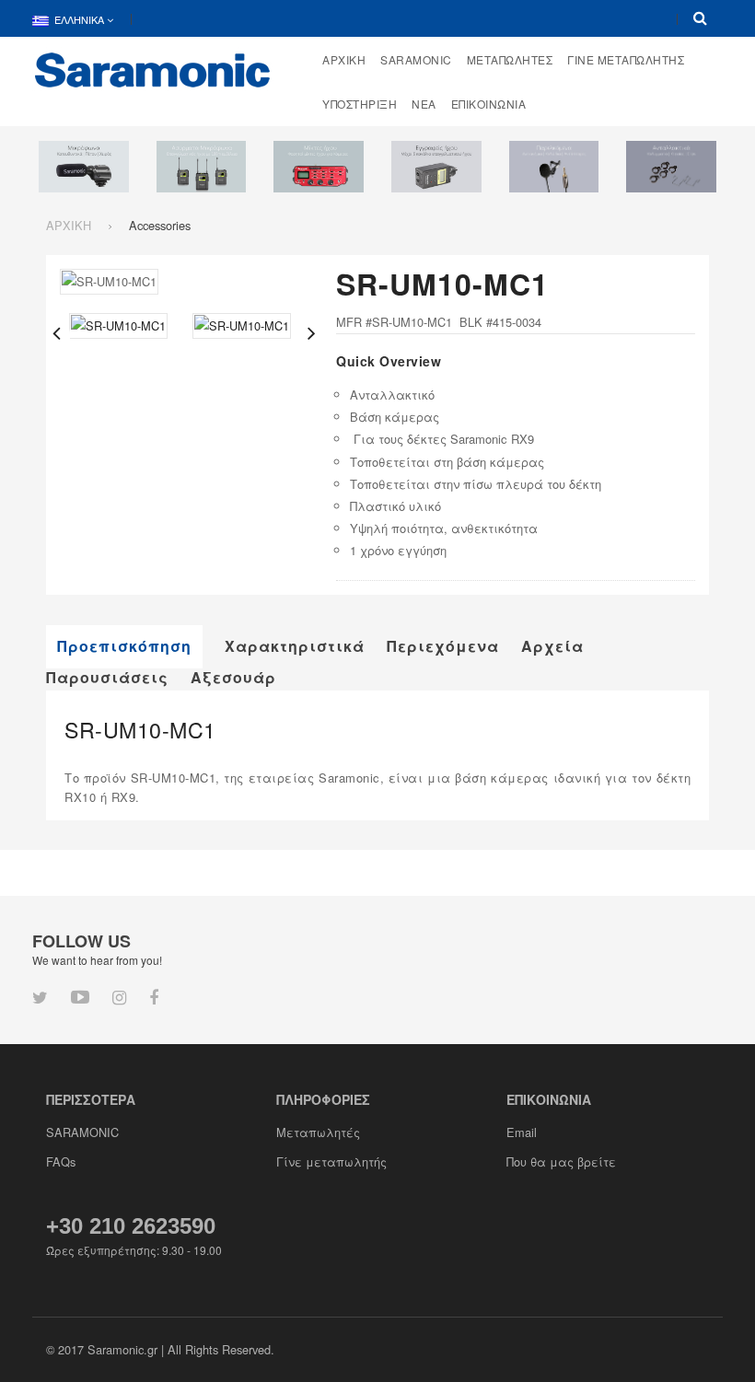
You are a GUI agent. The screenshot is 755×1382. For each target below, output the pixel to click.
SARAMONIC (82, 1132)
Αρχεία (552, 646)
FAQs (61, 1161)
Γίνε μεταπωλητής (331, 1161)
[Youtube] (80, 995)
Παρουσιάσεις (107, 678)
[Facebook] (153, 996)
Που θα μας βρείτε (561, 1161)
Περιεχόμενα (443, 646)
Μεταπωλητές (318, 1132)
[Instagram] (119, 996)
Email (521, 1132)
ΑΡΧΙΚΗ (68, 225)
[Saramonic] (152, 68)
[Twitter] (40, 996)
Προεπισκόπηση (124, 645)
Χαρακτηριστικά (295, 646)
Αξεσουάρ (233, 678)
